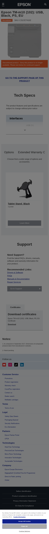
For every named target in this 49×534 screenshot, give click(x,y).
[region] (24, 521)
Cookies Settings (24, 531)
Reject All (24, 526)
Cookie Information (19, 517)
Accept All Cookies (24, 521)
